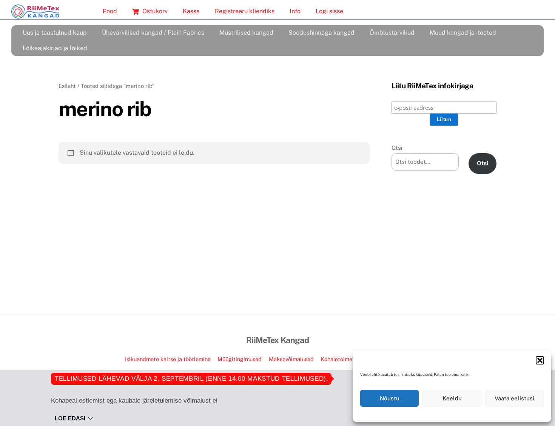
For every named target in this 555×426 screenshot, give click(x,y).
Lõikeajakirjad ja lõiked (55, 48)
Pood (110, 11)
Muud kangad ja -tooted (463, 32)
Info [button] (295, 11)
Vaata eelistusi (514, 398)
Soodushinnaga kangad (321, 32)
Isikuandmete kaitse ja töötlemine (168, 359)
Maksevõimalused (291, 359)
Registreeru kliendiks (244, 11)
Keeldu (452, 398)
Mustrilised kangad (246, 32)
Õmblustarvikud (392, 32)
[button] (540, 360)
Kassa (191, 11)
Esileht (67, 86)
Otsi (397, 148)
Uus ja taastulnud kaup (55, 32)
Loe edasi (70, 418)
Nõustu (389, 398)
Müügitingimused (239, 359)
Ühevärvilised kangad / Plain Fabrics (153, 32)
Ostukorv (154, 11)
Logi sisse (329, 11)
